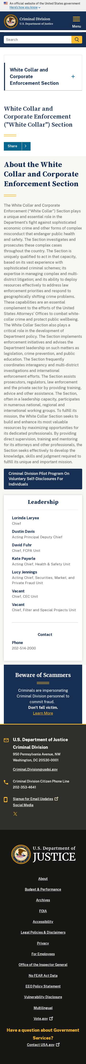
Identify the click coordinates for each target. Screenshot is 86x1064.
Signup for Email (33, 799)
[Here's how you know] (43, 5)
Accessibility (43, 922)
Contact (40, 1045)
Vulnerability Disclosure (43, 997)
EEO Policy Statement (43, 986)
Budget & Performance (43, 889)
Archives (43, 900)
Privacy (43, 943)
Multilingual (43, 1008)
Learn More (43, 713)
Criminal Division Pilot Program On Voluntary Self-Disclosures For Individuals (39, 479)
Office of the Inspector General (43, 965)
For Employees (43, 954)
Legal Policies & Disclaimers (43, 932)
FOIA (43, 911)
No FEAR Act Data (43, 976)
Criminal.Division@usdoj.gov (35, 769)
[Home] (29, 27)
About (43, 879)
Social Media (23, 805)
